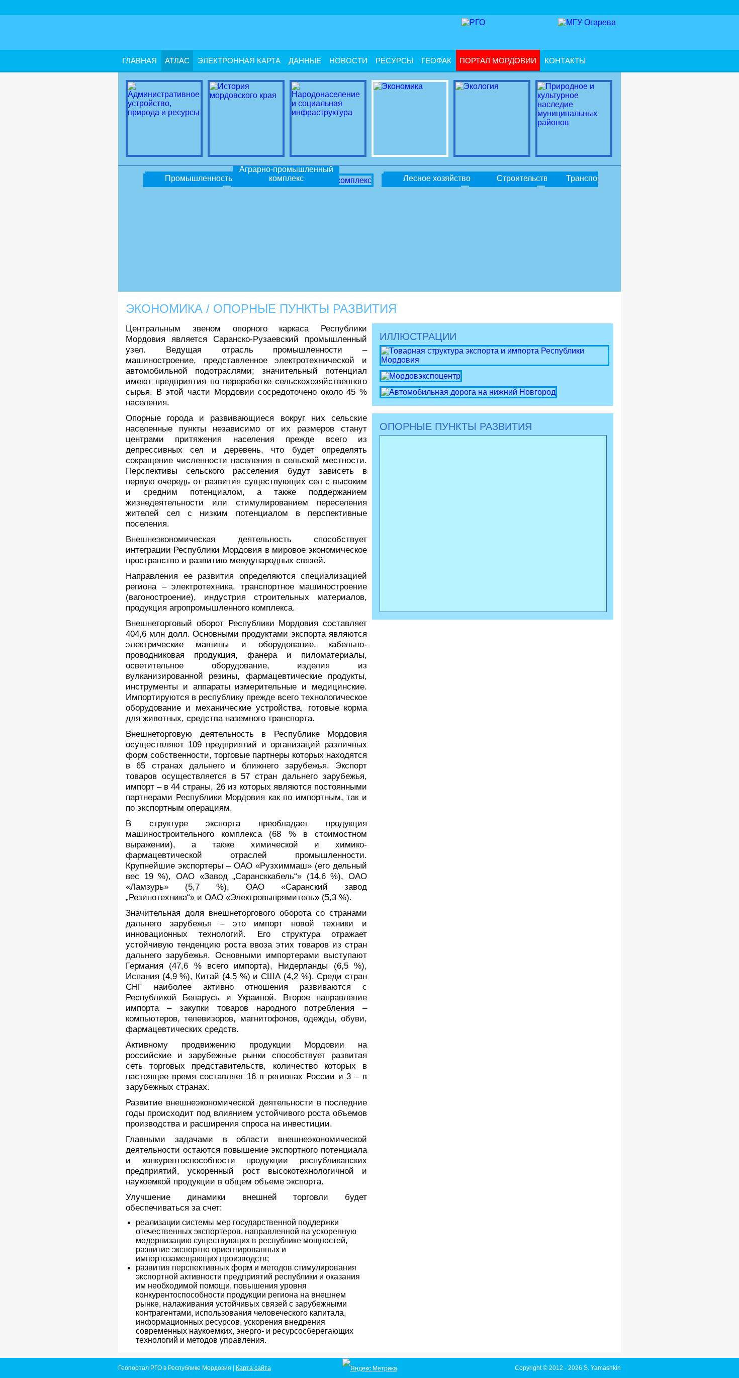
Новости (348, 60)
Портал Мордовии (497, 60)
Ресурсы (394, 60)
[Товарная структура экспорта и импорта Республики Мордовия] (494, 355)
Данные (305, 60)
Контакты (565, 60)
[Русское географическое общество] (473, 22)
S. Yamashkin (602, 1367)
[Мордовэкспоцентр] (421, 375)
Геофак (436, 60)
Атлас (177, 60)
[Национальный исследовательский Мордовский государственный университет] (587, 22)
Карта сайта (253, 1367)
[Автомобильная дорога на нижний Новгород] (468, 391)
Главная (139, 60)
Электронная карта (239, 60)
